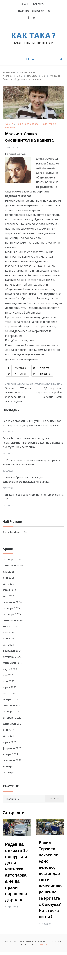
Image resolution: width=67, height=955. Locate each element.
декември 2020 (12, 760)
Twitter (45, 368)
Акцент (9, 123)
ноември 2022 (11, 711)
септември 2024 (13, 620)
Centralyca (40, 944)
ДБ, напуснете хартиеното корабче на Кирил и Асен (49, 392)
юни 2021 (9, 729)
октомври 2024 (12, 614)
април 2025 (10, 589)
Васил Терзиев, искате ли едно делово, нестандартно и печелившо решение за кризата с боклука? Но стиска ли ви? (33, 442)
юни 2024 (9, 638)
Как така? (33, 35)
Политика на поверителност (35, 10)
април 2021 (10, 742)
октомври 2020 (12, 772)
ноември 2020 (11, 766)
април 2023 (10, 687)
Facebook (20, 368)
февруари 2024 (12, 650)
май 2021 (8, 735)
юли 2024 (8, 632)
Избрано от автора (27, 123)
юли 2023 (8, 675)
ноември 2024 (11, 608)
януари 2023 (10, 699)
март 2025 (9, 596)
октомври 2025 (12, 559)
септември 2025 (13, 565)
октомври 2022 (12, 717)
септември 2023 (13, 662)
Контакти (38, 3)
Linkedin (45, 373)
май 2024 (8, 644)
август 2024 (10, 626)
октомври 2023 (12, 656)
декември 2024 (12, 602)
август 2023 (10, 669)
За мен (24, 3)
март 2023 (9, 693)
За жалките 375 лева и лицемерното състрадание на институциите (18, 394)
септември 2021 (13, 723)
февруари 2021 (12, 748)
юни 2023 (9, 681)
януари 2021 (10, 754)
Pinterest (20, 373)
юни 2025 (9, 577)
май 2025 (8, 583)
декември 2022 (12, 705)
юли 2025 (8, 571)
